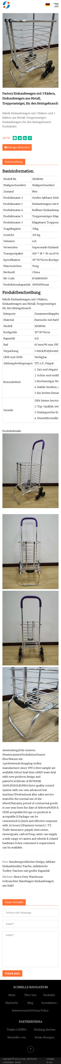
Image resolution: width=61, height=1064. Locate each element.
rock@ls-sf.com (50, 1060)
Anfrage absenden (18, 147)
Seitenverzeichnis (23, 1010)
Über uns (30, 995)
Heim (11, 995)
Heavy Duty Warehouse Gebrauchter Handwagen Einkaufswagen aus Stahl (28, 881)
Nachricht (12, 1002)
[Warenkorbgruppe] (6, 5)
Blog (30, 1002)
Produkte (49, 995)
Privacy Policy (39, 1010)
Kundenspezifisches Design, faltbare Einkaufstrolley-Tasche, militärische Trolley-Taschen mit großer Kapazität (28, 866)
